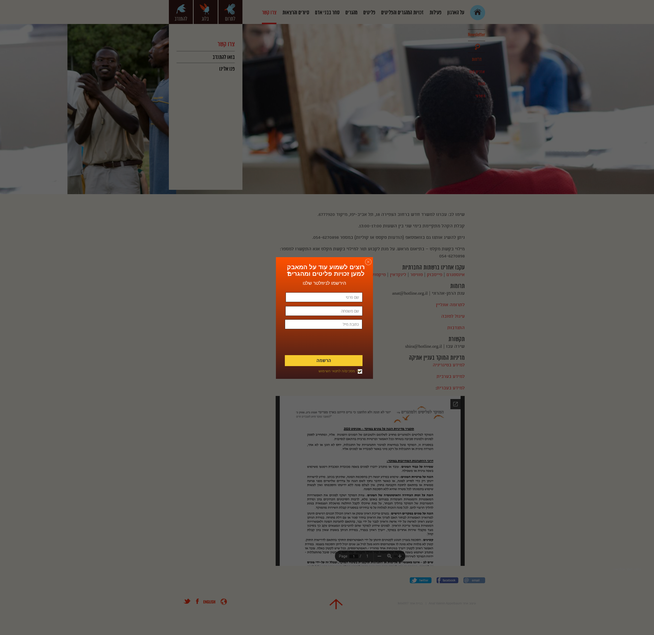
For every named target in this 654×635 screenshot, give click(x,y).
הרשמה (324, 360)
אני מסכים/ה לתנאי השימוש (340, 371)
